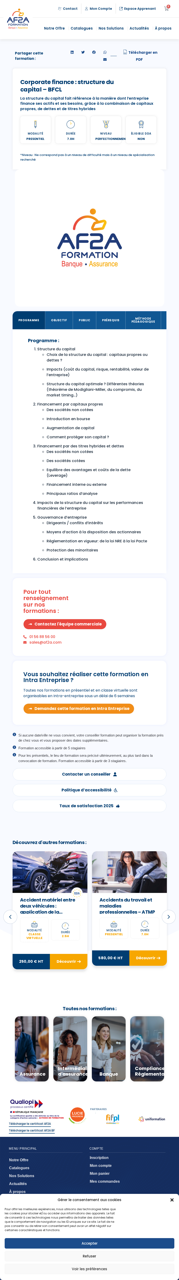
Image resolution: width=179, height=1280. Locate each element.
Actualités (139, 28)
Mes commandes (105, 1181)
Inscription (99, 1158)
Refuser (89, 1256)
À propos (163, 28)
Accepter (90, 1243)
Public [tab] (84, 320)
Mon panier (100, 1173)
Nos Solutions (111, 28)
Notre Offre (54, 28)
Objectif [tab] (59, 320)
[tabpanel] (90, 451)
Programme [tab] (28, 320)
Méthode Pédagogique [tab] (143, 320)
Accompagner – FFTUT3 (127, 900)
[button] (172, 1200)
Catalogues (82, 28)
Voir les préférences (89, 1268)
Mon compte (101, 1166)
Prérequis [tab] (111, 320)
